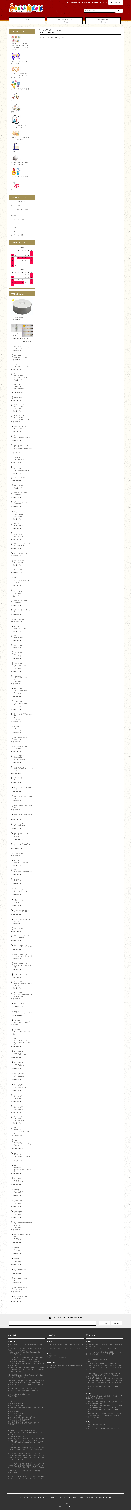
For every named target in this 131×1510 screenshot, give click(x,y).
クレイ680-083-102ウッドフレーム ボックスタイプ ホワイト (23, 1155)
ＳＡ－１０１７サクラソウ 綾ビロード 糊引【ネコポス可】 (23, 983)
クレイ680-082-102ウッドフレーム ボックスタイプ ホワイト (23, 1130)
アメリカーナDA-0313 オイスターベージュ (19, 1180)
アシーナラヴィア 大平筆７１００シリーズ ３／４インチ (22, 375)
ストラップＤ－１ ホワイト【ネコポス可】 (18, 591)
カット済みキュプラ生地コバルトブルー (20, 738)
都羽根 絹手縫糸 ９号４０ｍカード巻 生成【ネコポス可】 (22, 965)
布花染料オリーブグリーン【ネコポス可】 (18, 1191)
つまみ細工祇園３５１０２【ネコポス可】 (18, 654)
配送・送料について (44, 1497)
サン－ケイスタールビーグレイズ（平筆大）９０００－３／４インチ (20, 387)
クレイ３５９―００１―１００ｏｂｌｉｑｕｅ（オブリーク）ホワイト (22, 1041)
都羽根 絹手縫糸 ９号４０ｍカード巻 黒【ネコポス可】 (23, 955)
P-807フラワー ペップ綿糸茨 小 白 (18, 901)
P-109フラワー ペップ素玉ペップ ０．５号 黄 (20, 890)
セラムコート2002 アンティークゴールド (21, 861)
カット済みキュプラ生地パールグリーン (20, 1288)
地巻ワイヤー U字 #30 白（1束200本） (20, 502)
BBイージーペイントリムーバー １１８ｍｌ (23, 920)
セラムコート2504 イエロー (18, 636)
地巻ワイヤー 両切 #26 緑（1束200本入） (23, 806)
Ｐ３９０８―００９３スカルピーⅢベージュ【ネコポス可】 (20, 1064)
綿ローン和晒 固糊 (19, 619)
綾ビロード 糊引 (18, 485)
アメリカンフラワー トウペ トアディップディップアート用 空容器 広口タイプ (23, 447)
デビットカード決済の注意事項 (56, 1358)
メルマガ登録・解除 (96, 1497)
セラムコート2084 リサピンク (19, 524)
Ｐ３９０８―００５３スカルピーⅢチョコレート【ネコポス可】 (21, 1086)
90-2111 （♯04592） (20, 759)
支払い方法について (31, 1497)
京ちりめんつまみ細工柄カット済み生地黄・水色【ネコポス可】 (23, 1237)
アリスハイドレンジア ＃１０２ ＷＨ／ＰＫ (20, 427)
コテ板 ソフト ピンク (20, 478)
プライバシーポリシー (83, 1497)
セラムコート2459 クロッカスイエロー (21, 356)
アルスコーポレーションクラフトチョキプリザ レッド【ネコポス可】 (23, 768)
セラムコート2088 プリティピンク (20, 627)
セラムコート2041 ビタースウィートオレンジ (23, 870)
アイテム (117, 2)
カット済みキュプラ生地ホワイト (20, 1270)
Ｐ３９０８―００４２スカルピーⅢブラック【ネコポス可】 (20, 1075)
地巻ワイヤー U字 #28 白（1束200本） (20, 493)
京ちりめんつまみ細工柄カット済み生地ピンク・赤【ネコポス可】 (23, 1224)
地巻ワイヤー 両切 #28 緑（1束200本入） (23, 815)
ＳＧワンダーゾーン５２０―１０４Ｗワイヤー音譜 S (19, 406)
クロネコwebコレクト (53, 1356)
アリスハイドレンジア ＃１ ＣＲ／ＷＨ (20, 561)
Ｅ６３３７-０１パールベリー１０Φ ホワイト (22, 347)
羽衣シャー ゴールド (20, 1003)
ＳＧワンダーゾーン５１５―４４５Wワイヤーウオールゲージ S (21, 468)
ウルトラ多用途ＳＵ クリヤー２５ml (19, 756)
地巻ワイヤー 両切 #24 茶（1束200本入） (23, 610)
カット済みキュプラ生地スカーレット (20, 747)
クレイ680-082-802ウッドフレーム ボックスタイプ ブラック (23, 1143)
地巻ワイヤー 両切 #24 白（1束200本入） (23, 778)
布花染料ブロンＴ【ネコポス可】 (18, 728)
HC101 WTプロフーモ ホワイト (20, 458)
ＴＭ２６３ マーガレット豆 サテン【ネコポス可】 (21, 936)
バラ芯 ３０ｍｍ (18, 928)
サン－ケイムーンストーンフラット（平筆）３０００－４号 (18, 514)
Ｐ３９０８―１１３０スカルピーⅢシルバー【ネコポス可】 (20, 1107)
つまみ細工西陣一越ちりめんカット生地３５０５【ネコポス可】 (20, 704)
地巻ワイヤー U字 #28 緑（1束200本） (20, 601)
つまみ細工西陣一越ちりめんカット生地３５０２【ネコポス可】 (20, 678)
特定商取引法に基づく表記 (67, 1497)
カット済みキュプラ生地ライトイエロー (20, 1279)
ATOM (109, 1497)
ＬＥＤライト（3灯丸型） (18, 317)
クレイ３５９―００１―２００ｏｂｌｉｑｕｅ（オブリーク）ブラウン (22, 580)
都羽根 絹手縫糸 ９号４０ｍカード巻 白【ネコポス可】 (23, 946)
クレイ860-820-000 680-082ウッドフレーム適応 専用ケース (23, 1168)
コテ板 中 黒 (20, 974)
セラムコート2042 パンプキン (19, 879)
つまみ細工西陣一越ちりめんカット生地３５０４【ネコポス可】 (20, 691)
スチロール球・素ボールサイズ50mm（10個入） (20, 824)
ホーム (22, 1497)
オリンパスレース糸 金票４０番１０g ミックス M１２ (22, 911)
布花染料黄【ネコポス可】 (18, 1249)
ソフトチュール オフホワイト (21, 553)
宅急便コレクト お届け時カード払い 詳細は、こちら (63, 1348)
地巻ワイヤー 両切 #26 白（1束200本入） (23, 797)
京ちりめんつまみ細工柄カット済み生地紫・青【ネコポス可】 (23, 716)
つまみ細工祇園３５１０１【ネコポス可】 (18, 1202)
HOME (27, 21)
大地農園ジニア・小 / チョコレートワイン (23, 1012)
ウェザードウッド (18, 645)
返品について (55, 1497)
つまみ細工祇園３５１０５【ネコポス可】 (18, 1212)
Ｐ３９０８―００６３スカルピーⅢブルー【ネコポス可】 (20, 1118)
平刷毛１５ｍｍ (26, 339)
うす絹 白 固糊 (18, 853)
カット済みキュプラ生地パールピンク (20, 1297)
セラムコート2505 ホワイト (15, 334)
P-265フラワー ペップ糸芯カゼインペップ (19, 534)
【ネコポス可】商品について (35, 1449)
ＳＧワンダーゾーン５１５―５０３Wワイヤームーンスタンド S (21, 417)
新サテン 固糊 (18, 569)
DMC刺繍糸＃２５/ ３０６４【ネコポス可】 (23, 1030)
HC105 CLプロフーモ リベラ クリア (21, 365)
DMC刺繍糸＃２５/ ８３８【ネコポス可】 (22, 1021)
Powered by (55, 1506)
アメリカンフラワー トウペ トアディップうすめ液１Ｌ (23, 834)
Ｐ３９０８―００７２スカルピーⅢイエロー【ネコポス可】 (20, 1053)
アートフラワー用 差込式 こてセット (23, 844)
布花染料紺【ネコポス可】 (18, 1260)
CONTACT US (103, 21)
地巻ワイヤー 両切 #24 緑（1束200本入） (23, 788)
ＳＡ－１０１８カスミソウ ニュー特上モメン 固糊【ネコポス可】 (23, 994)
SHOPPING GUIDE (65, 21)
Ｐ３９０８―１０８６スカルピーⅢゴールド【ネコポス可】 (20, 1096)
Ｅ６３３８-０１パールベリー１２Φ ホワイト (22, 436)
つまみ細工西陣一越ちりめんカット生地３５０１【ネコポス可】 (20, 666)
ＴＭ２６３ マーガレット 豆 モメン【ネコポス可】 (22, 544)
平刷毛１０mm (18, 397)
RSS (104, 1497)
